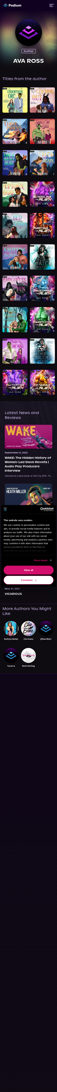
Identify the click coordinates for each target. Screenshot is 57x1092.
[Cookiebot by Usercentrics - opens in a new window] (41, 509)
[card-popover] (15, 100)
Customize (27, 580)
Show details (41, 560)
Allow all (28, 570)
